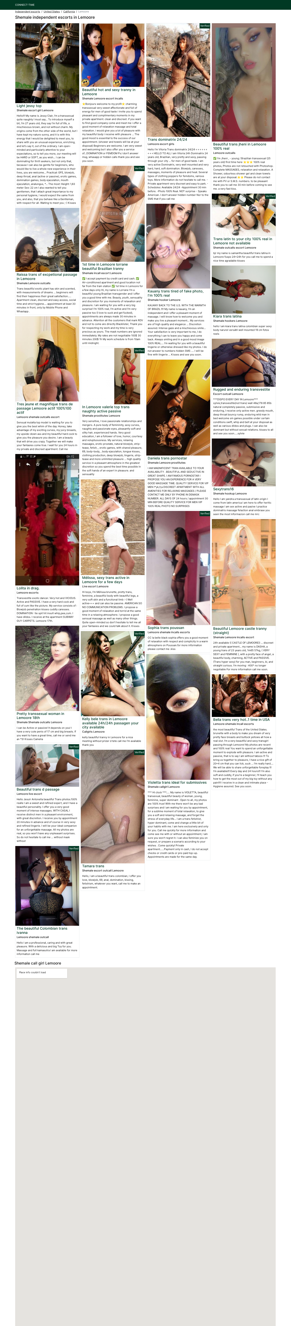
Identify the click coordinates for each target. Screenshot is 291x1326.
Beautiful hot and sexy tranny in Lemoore (108, 92)
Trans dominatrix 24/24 (167, 139)
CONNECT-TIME (25, 4)
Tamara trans (93, 866)
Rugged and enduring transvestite (241, 389)
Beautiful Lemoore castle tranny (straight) (240, 630)
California (69, 11)
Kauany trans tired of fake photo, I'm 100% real (176, 293)
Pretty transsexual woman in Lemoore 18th (40, 716)
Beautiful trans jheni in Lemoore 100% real (239, 146)
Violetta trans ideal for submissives (177, 782)
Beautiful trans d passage (38, 789)
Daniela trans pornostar (167, 458)
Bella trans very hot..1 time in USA (241, 719)
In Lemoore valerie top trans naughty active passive (106, 409)
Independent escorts (27, 11)
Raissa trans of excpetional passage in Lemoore (47, 276)
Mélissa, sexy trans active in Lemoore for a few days (105, 580)
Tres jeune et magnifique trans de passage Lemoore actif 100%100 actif (45, 408)
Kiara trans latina (227, 316)
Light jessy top (29, 106)
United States (52, 11)
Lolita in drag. (28, 588)
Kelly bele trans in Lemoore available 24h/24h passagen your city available (110, 723)
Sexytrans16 (223, 489)
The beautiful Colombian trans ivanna (42, 930)
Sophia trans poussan (166, 628)
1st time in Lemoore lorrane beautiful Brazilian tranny (105, 266)
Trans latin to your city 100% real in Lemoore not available (242, 241)
